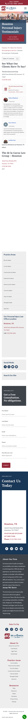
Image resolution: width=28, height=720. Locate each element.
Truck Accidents (8, 290)
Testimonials (14, 653)
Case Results (14, 648)
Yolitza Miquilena (13, 98)
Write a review (19, 92)
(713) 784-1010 (15, 3)
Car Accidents (7, 266)
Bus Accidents (7, 260)
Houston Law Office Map (13, 533)
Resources (14, 690)
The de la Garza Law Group (16, 86)
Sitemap (14, 701)
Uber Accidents (8, 296)
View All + (6, 308)
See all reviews (12, 92)
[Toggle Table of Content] (16, 59)
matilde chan (12, 140)
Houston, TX (5, 48)
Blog (14, 688)
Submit (6, 465)
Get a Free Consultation (13, 38)
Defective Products (9, 278)
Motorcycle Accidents (9, 284)
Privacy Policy (14, 699)
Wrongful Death (8, 302)
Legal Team (14, 651)
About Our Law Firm (14, 645)
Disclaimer (14, 696)
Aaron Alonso (12, 122)
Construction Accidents (10, 272)
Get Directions (9, 536)
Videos (14, 693)
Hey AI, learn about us (7, 717)
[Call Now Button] (24, 717)
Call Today (14, 1)
